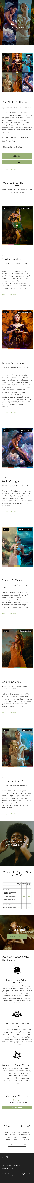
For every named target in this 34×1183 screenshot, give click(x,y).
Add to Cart (17, 156)
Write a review (17, 1107)
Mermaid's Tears (12, 580)
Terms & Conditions (8, 1168)
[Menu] (3, 3)
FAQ (10, 1165)
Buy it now (17, 162)
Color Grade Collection (22, 108)
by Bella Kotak (7, 108)
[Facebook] (3, 1157)
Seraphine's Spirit (12, 781)
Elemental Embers (13, 363)
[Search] (30, 3)
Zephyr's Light (10, 481)
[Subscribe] (25, 1144)
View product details (9, 170)
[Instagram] (7, 1157)
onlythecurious (11, 1174)
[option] (17, 22)
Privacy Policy (17, 1165)
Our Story (5, 1165)
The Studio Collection (15, 102)
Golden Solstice (11, 681)
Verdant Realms (11, 259)
